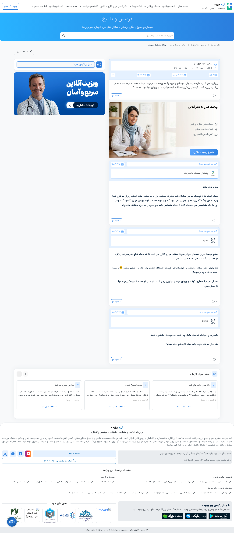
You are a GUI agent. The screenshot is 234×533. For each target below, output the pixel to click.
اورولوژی (168, 482)
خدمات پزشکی (153, 6)
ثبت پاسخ (116, 96)
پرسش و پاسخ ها (198, 45)
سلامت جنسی (104, 482)
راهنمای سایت (116, 493)
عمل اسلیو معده (19, 482)
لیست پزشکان (168, 6)
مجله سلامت (71, 6)
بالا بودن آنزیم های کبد (199, 385)
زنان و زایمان (205, 482)
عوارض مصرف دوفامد (64, 385)
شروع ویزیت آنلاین (203, 152)
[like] (215, 96)
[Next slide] (19, 374)
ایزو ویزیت (215, 45)
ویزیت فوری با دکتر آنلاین (203, 107)
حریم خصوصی (95, 493)
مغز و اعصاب (151, 482)
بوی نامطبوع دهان (133, 385)
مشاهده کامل (187, 406)
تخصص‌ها (137, 6)
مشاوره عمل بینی (42, 482)
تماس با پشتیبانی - (57, 461)
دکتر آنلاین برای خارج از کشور (114, 6)
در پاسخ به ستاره (206, 312)
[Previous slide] (25, 374)
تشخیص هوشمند (90, 6)
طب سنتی (223, 482)
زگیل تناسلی (62, 482)
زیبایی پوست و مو (178, 45)
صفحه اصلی (182, 6)
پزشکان (224, 493)
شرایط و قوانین (138, 493)
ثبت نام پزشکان (56, 6)
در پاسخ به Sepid (206, 164)
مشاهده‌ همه (74, 453)
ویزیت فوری (186, 493)
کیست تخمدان (83, 482)
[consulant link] (59, 94)
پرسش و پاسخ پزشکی (163, 493)
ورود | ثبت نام (10, 6)
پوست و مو (186, 482)
